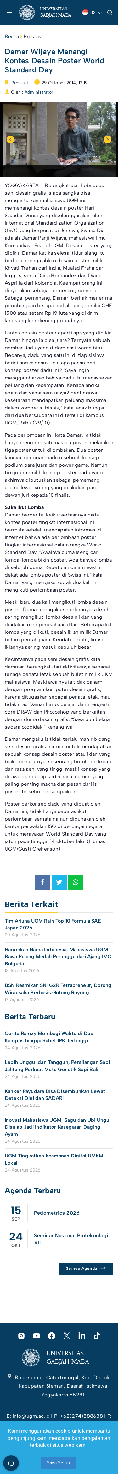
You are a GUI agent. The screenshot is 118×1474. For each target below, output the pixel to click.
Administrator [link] (39, 92)
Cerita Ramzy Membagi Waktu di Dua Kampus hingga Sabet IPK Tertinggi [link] (49, 1036)
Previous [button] (10, 139)
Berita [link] (12, 36)
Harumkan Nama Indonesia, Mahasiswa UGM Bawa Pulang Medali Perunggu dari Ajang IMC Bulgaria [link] (58, 957)
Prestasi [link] (33, 36)
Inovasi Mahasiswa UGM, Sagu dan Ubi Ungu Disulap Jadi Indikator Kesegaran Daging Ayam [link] (57, 1127)
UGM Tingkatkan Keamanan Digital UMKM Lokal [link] (54, 1159)
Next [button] (107, 139)
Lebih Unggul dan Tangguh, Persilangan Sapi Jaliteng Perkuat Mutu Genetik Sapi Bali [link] (57, 1065)
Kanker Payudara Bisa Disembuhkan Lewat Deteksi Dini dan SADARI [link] (55, 1094)
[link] (48, 12)
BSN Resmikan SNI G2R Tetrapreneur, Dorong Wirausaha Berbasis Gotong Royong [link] (58, 988)
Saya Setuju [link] (58, 1463)
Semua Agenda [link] (81, 1268)
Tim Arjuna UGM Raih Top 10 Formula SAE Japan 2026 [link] (53, 924)
